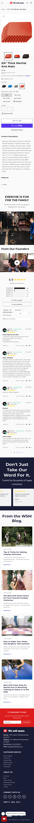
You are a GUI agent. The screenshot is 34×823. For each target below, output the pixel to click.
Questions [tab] (18, 310)
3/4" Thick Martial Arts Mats (16, 9)
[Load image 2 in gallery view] (17, 56)
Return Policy (7, 764)
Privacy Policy (7, 784)
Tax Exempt (6, 766)
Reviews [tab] (5, 310)
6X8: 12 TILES (17, 95)
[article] (17, 547)
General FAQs (7, 760)
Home (3, 9)
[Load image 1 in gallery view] (8, 56)
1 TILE (6, 95)
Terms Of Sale (7, 780)
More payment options (17, 129)
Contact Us (6, 758)
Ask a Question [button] (17, 304)
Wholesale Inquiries (9, 782)
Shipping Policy (7, 762)
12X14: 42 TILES (6, 101)
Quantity (3, 105)
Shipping (3, 72)
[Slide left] (2, 57)
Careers (5, 787)
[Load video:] (17, 262)
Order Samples (7, 756)
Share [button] (5, 184)
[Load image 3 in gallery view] (26, 56)
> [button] (22, 452)
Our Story (6, 776)
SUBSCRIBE (26, 722)
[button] (2, 3)
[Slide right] (32, 57)
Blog (4, 778)
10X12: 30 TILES (17, 98)
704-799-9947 (16, 744)
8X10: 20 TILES (6, 98)
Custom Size (19, 101)
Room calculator (8, 113)
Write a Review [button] (17, 300)
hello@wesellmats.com (15, 746)
